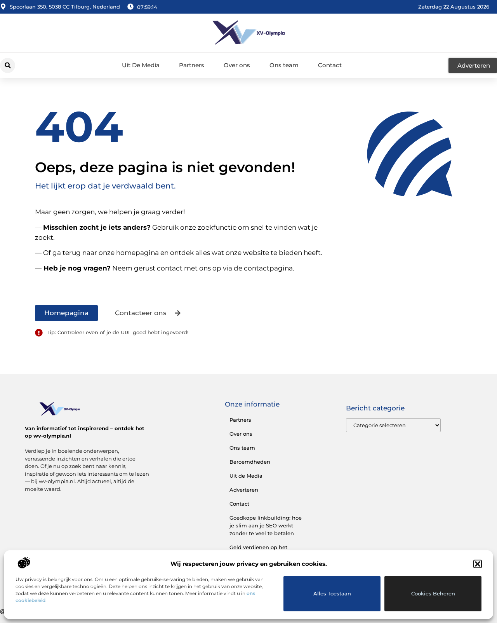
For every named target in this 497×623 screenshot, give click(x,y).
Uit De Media (141, 65)
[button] (477, 564)
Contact (330, 65)
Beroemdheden (249, 462)
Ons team (284, 65)
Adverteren (243, 490)
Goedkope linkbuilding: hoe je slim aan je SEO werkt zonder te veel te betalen (265, 525)
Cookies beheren (433, 593)
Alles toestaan (332, 593)
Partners (191, 65)
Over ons (237, 65)
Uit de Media (245, 476)
